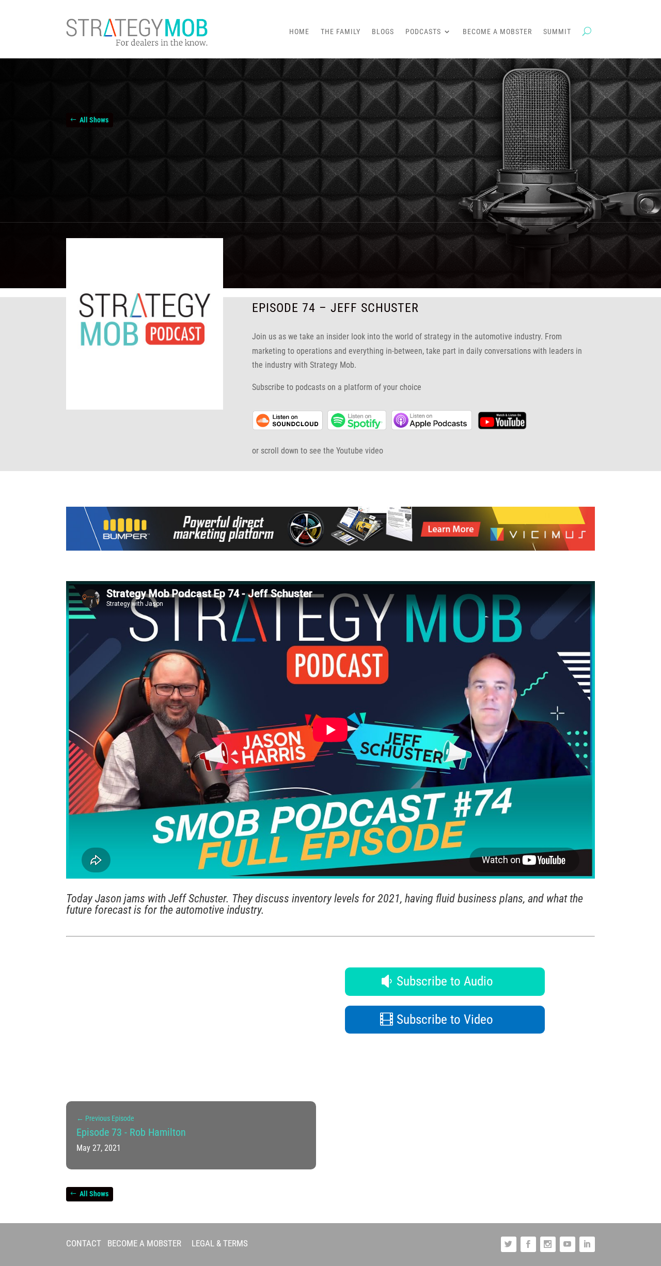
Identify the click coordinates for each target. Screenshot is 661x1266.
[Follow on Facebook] (528, 1244)
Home (299, 32)
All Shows (94, 120)
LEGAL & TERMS (220, 1243)
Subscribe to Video (445, 1019)
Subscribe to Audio (445, 981)
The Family (340, 32)
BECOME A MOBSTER (144, 1243)
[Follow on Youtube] (567, 1244)
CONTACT (83, 1243)
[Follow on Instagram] (548, 1244)
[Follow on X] (508, 1244)
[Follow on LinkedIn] (587, 1244)
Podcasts (423, 32)
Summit (557, 32)
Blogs (383, 32)
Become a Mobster (497, 32)
